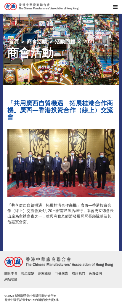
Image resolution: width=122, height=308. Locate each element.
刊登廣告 (61, 273)
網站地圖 (10, 279)
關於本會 (10, 273)
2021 (89, 41)
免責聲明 (95, 273)
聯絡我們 (78, 273)
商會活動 (37, 41)
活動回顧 (65, 41)
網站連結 (44, 273)
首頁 (14, 41)
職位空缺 (27, 273)
